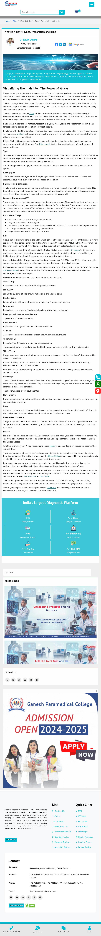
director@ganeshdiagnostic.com (43, 891)
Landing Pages (84, 842)
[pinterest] (31, 680)
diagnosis (51, 487)
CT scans (75, 250)
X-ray (31, 113)
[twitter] (60, 44)
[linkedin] (40, 897)
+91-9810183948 (38, 883)
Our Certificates (61, 837)
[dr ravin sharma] (39, 47)
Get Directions (16, 905)
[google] (76, 44)
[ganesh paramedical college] (50, 694)
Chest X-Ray (54, 456)
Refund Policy (84, 847)
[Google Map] (97, 392)
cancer (52, 446)
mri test (20, 134)
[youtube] (25, 680)
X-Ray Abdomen (10, 270)
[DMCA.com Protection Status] (30, 905)
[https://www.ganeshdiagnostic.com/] (11, 4)
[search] (62, 12)
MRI (80, 811)
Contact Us (11, 839)
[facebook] (56, 44)
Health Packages (85, 837)
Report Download (62, 832)
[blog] (50, 588)
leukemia (45, 476)
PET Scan (82, 821)
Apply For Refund (62, 847)
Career (57, 816)
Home (7, 21)
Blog (15, 21)
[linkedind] (36, 680)
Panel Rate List (61, 827)
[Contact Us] (98, 378)
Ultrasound (44, 144)
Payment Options (62, 842)
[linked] (64, 44)
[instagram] (19, 680)
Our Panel (59, 821)
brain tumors (30, 476)
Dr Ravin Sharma (28, 39)
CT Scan (81, 816)
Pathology (82, 832)
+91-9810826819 (70, 883)
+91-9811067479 (54, 883)
